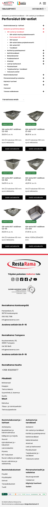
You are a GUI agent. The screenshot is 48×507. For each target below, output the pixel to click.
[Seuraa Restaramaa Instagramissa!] (13, 279)
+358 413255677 (10, 369)
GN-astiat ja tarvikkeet (35, 16)
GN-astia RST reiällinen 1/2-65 (11, 228)
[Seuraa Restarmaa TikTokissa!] (30, 279)
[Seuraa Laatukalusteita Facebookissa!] (26, 279)
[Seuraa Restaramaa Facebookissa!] (22, 279)
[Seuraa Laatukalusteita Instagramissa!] (17, 279)
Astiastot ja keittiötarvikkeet (13, 16)
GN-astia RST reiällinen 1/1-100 (35, 130)
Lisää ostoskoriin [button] (12, 149)
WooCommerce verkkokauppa (20, 504)
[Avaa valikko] (44, 3)
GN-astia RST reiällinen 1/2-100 (11, 130)
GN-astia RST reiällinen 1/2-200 (35, 228)
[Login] (40, 3)
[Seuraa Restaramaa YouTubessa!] (35, 279)
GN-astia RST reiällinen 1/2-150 (11, 179)
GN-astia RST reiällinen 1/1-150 (35, 179)
